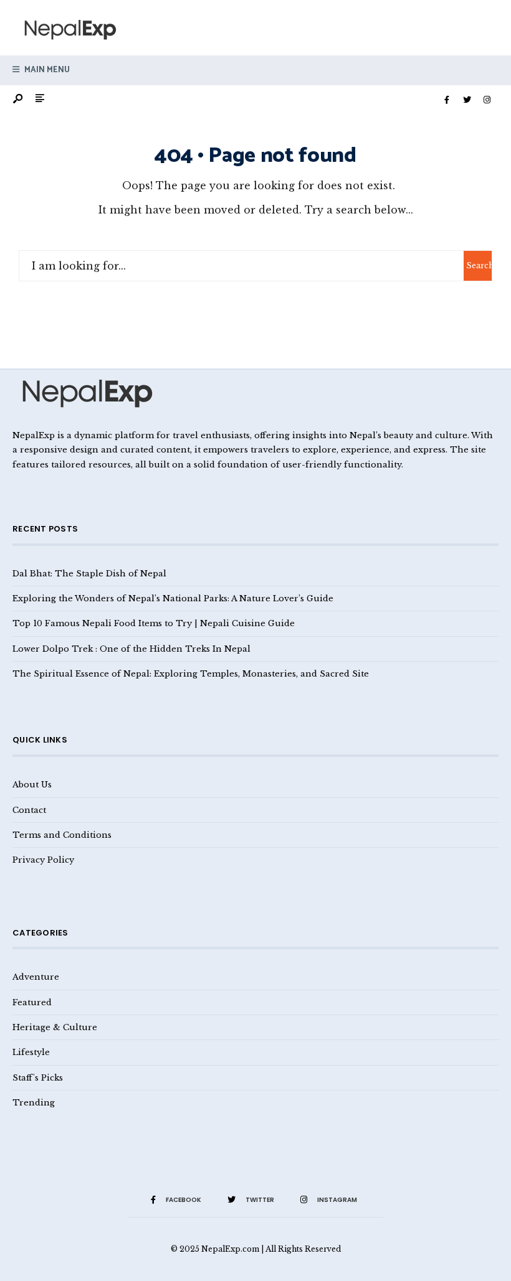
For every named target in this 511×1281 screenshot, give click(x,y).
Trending (33, 1102)
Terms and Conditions (62, 835)
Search (479, 265)
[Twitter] (467, 100)
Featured (32, 1002)
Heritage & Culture (54, 1027)
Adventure (35, 977)
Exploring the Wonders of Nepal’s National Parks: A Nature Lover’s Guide (172, 598)
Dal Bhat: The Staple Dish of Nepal (89, 573)
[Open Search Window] (18, 99)
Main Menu (46, 70)
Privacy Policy (43, 860)
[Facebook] (447, 100)
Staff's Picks (37, 1077)
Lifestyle (31, 1052)
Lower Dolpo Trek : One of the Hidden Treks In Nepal (131, 649)
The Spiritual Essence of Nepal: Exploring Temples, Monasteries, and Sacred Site (190, 673)
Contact (29, 810)
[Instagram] (487, 100)
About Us (32, 784)
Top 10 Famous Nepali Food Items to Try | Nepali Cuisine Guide (153, 623)
